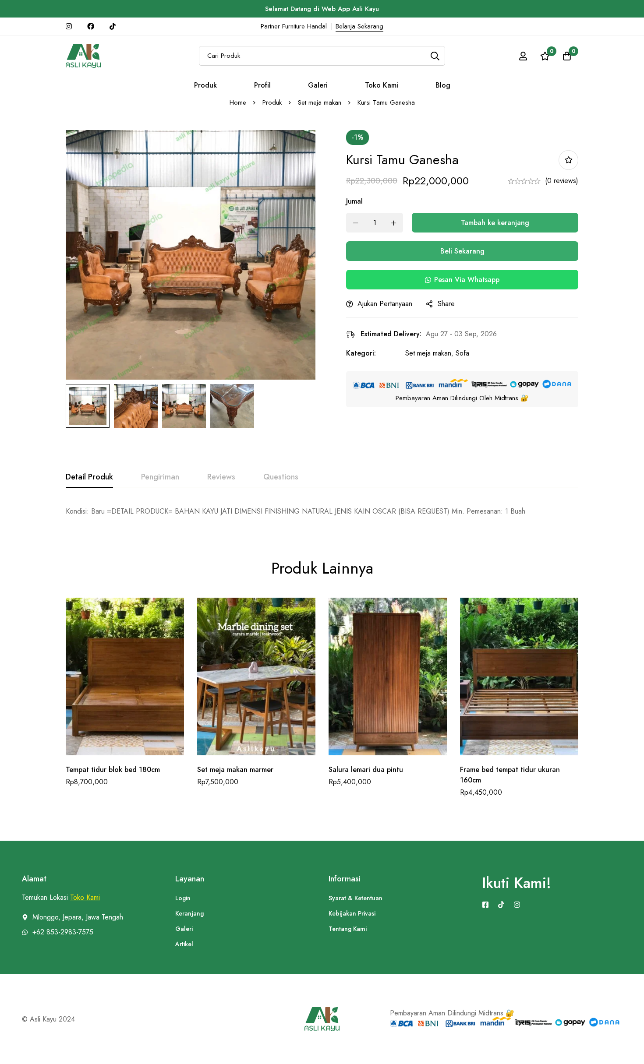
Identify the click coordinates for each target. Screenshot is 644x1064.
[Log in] (523, 56)
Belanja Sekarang (359, 26)
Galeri (184, 928)
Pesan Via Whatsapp (466, 280)
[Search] (435, 56)
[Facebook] (485, 904)
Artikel (184, 944)
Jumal (354, 201)
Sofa (462, 353)
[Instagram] (516, 904)
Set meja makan (319, 102)
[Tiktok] (501, 904)
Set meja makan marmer (235, 770)
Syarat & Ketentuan (355, 898)
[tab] (89, 477)
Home (238, 102)
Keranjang (189, 913)
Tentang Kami (348, 928)
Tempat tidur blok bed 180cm (113, 770)
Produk (272, 102)
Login (183, 898)
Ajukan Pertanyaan (384, 304)
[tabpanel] (322, 511)
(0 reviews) (561, 181)
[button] (462, 280)
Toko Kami (85, 897)
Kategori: (361, 353)
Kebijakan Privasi (352, 913)
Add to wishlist (568, 160)
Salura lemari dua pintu (366, 770)
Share (446, 304)
